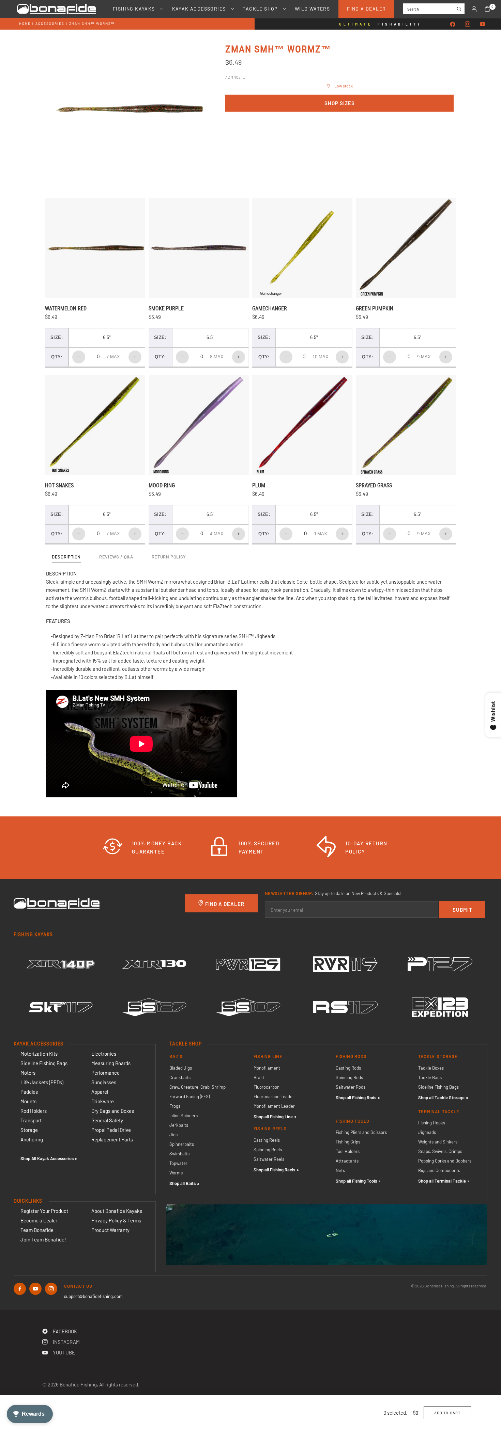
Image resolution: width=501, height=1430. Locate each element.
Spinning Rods (349, 1077)
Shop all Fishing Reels (274, 1169)
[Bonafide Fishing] (57, 903)
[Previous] (70, 108)
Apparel (99, 1092)
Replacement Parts (112, 1139)
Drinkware (102, 1101)
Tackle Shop (260, 9)
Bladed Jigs (180, 1068)
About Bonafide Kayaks (116, 1211)
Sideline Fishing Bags (43, 1063)
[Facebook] (452, 24)
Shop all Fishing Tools (356, 1181)
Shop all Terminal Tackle (442, 1181)
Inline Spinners (183, 1115)
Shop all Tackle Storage (441, 1097)
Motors (27, 1073)
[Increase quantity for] (134, 357)
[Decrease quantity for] (78, 357)
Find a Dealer (366, 9)
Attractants (347, 1161)
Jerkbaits (178, 1125)
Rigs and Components (439, 1170)
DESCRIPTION (66, 557)
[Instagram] (467, 24)
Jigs (173, 1134)
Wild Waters (312, 9)
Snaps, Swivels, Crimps (440, 1151)
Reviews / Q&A (116, 557)
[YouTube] (482, 24)
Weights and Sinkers (437, 1141)
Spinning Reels (268, 1149)
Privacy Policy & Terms (116, 1220)
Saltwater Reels (269, 1159)
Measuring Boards (111, 1063)
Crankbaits (180, 1077)
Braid (259, 1077)
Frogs (174, 1106)
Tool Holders (348, 1151)
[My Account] (474, 8)
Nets (340, 1170)
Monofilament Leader (274, 1106)
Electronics (103, 1054)
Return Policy (169, 557)
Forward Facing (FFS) (189, 1096)
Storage (29, 1130)
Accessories (49, 23)
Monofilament (267, 1068)
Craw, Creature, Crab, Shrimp (197, 1087)
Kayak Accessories (199, 9)
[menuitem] (134, 9)
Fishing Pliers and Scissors (361, 1132)
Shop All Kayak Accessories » (48, 1158)
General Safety (107, 1120)
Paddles (29, 1092)
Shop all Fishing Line (273, 1116)
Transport (31, 1120)
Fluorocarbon (266, 1087)
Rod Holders (33, 1111)
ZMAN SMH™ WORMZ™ (92, 23)
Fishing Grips (348, 1141)
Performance (105, 1073)
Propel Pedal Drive (111, 1130)
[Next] (187, 108)
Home (25, 23)
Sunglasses (103, 1082)
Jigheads (427, 1132)
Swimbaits (179, 1153)
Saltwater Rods (350, 1087)
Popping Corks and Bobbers (444, 1161)
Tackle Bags (430, 1077)
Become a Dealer (38, 1220)
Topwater (178, 1163)
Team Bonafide (37, 1230)
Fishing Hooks (431, 1122)
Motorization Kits (39, 1054)
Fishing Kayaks (134, 9)
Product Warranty (110, 1230)
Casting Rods (348, 1068)
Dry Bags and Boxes (112, 1111)
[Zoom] (190, 57)
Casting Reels (267, 1140)
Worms (176, 1172)
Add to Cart (447, 1413)
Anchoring (31, 1139)
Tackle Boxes (431, 1068)
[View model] (60, 964)
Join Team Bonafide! (43, 1239)
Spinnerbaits (181, 1144)
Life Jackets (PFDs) (41, 1082)
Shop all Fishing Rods (356, 1097)
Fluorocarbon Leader (274, 1096)
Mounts (28, 1101)
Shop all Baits (182, 1183)
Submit (462, 910)
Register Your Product (44, 1211)
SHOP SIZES (339, 103)
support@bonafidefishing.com (93, 1296)
